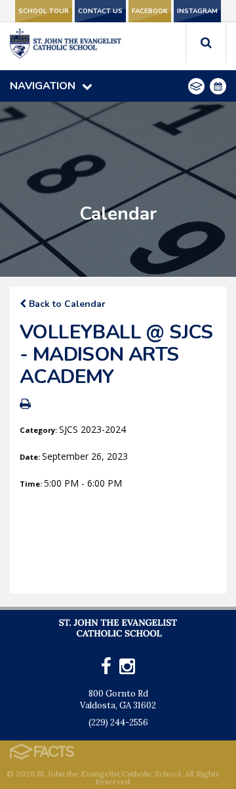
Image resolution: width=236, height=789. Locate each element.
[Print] (25, 405)
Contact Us (100, 11)
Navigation (42, 86)
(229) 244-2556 (118, 722)
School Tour (43, 11)
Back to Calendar (66, 304)
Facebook (150, 11)
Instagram (197, 11)
